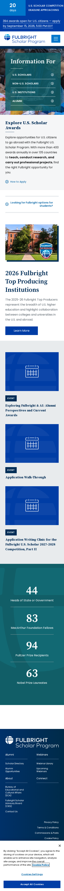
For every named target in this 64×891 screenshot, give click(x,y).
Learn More (22, 331)
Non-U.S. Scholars (25, 83)
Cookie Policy (40, 865)
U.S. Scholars (21, 74)
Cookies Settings (32, 874)
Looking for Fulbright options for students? (31, 204)
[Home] (25, 38)
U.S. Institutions (23, 92)
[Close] (60, 846)
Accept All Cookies (31, 884)
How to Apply (18, 181)
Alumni (17, 101)
